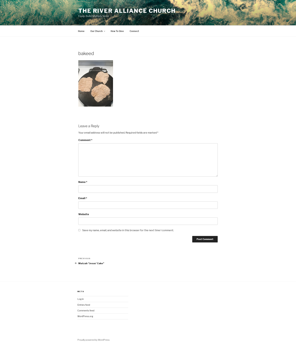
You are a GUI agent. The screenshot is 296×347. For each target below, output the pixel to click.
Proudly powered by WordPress (93, 340)
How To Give (117, 31)
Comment (85, 140)
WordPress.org (85, 316)
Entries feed (83, 305)
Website (83, 214)
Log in (80, 299)
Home (81, 31)
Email (82, 198)
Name (82, 182)
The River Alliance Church (127, 10)
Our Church (96, 31)
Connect (134, 31)
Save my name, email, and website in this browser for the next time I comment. (128, 230)
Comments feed (85, 310)
